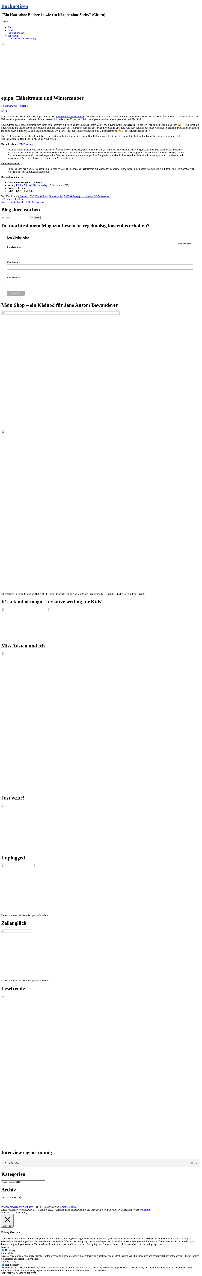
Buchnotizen (14, 6)
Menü (5, 22)
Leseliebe (12, 30)
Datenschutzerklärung (25, 38)
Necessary (10, 1250)
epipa (79, 196)
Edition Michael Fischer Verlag (31, 185)
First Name (13, 262)
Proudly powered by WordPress (17, 1206)
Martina (24, 105)
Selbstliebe (12, 199)
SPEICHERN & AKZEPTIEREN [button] (18, 1273)
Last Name (13, 277)
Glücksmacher (56, 196)
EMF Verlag (26, 144)
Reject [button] (136, 1209)
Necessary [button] (6, 1247)
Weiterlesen (145, 1209)
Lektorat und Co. (16, 33)
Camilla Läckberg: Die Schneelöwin (23, 202)
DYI (32, 196)
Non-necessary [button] (8, 1261)
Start (10, 27)
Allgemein (23, 196)
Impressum (13, 35)
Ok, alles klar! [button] (125, 1209)
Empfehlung (41, 196)
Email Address (15, 247)
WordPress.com (67, 1206)
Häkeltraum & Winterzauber (70, 116)
